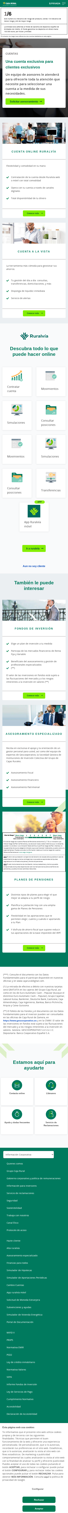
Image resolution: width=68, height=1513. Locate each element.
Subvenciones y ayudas (19, 1307)
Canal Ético (12, 1222)
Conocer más (33, 213)
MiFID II (11, 1332)
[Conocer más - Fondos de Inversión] (34, 610)
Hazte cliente (13, 1240)
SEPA (9, 1376)
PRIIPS (10, 1339)
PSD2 (9, 1354)
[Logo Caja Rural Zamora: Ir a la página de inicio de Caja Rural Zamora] (11, 3)
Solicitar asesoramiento (24, 101)
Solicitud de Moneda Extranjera (23, 1299)
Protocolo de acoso (16, 1230)
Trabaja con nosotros (18, 1215)
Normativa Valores (16, 1369)
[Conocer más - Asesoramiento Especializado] (34, 715)
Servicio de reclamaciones (20, 1193)
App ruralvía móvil (16, 1292)
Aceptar (39, 1508)
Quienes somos (15, 1163)
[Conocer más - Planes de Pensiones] (34, 822)
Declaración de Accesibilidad (22, 1413)
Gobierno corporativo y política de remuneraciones (34, 1178)
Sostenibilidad (14, 1207)
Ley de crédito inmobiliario (21, 1362)
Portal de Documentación (20, 1322)
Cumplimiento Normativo (20, 1399)
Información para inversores (22, 1185)
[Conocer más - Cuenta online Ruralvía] (34, 133)
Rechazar (39, 1499)
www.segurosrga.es (25, 852)
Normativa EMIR (15, 1347)
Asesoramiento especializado (22, 1255)
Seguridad (12, 1200)
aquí (46, 1476)
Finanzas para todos (17, 1262)
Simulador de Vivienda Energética (24, 1314)
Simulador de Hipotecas (19, 1270)
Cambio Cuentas (15, 1285)
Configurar (37, 1489)
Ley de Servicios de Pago (19, 1391)
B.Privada (54, 3)
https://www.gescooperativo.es (20, 1020)
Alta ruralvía (13, 1248)
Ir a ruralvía (33, 548)
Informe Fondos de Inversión (22, 1384)
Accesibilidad (14, 1406)
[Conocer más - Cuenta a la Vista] (34, 233)
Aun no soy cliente (34, 566)
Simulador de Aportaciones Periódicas (27, 1277)
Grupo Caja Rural (16, 1170)
